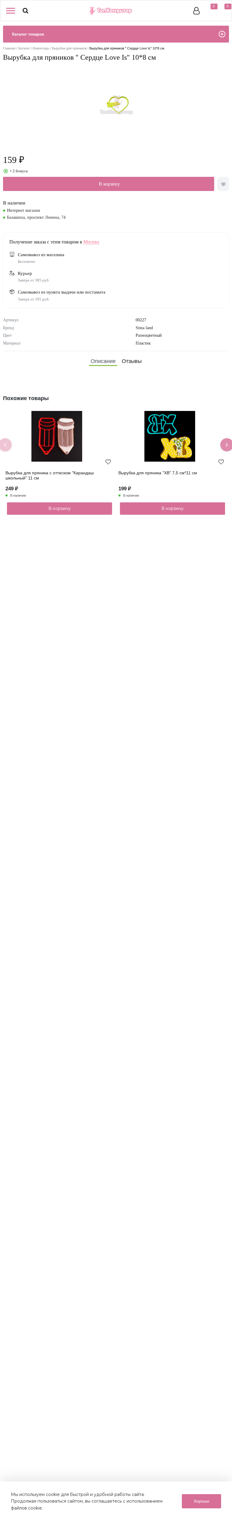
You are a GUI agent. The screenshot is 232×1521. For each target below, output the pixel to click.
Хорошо (201, 1501)
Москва (91, 241)
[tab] (103, 361)
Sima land (144, 328)
